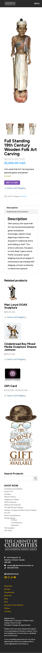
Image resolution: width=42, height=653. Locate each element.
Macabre (7, 494)
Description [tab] (12, 207)
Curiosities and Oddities (13, 489)
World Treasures (10, 502)
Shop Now (8, 586)
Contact (7, 611)
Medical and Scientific (12, 505)
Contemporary (16, 523)
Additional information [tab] (17, 211)
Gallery (7, 608)
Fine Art (24, 196)
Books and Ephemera (12, 515)
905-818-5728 (12, 568)
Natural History (10, 497)
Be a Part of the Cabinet (13, 605)
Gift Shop (8, 531)
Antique (14, 520)
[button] (15, 188)
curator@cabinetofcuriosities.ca (20, 565)
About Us (7, 596)
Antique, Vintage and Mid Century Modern (20, 510)
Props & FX (8, 491)
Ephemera (15, 525)
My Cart (7, 589)
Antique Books (9, 518)
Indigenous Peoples (11, 500)
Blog (6, 599)
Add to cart (12, 183)
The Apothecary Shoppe (13, 507)
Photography (9, 528)
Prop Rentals (9, 592)
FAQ (6, 602)
